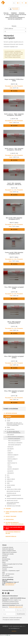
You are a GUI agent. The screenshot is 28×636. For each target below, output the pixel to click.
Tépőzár (9, 487)
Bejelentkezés (15, 8)
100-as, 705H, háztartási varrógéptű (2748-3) (14, 322)
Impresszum (5, 555)
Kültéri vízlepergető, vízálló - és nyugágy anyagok (14, 523)
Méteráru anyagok (11, 413)
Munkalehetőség (6, 559)
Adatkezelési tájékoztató (8, 549)
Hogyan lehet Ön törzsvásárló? (9, 552)
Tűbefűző (9, 461)
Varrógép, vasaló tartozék (13, 505)
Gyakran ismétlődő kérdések (9, 550)
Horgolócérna (10, 429)
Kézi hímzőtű (10, 448)
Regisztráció (15, 9)
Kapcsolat (4, 557)
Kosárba (14, 91)
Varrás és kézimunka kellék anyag (14, 496)
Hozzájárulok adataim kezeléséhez (11, 619)
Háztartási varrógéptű (15, 19)
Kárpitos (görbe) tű (12, 459)
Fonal (8, 477)
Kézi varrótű (10, 434)
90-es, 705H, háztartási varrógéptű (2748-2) (14, 357)
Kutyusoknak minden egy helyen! (13, 532)
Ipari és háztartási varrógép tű (15, 17)
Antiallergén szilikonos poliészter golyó (13, 503)
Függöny (8, 508)
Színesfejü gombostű (12, 454)
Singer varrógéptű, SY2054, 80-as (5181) (14, 80)
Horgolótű (10, 446)
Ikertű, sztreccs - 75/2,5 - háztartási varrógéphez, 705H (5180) (14, 114)
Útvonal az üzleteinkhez (7, 577)
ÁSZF (3, 572)
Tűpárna (9, 467)
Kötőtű (9, 450)
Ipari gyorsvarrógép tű (14, 440)
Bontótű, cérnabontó (13, 469)
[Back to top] (23, 631)
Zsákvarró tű (10, 457)
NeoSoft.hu (14, 631)
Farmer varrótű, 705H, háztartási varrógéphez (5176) (14, 253)
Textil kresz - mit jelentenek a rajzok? (11, 570)
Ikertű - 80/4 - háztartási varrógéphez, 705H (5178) (14, 184)
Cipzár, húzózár (11, 485)
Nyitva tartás (5, 560)
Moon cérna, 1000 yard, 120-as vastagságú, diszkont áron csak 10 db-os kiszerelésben (15, 424)
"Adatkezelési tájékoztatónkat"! (16, 607)
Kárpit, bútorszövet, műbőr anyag (14, 512)
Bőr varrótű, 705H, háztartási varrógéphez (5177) (14, 218)
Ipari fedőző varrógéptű (14, 444)
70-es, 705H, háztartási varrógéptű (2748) (14, 287)
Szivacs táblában (11, 516)
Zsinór (8, 420)
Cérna (8, 427)
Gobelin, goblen (11, 479)
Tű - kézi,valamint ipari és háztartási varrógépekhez (13, 432)
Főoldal (6, 13)
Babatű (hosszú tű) (12, 463)
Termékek (14, 13)
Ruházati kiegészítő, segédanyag (15, 498)
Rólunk (4, 562)
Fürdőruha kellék (11, 493)
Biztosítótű (10, 471)
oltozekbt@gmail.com (11, 583)
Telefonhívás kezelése (7, 567)
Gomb (8, 483)
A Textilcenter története (7, 547)
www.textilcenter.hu (9, 584)
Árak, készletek (5, 575)
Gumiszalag (10, 481)
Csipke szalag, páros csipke (14, 489)
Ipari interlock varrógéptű (15, 442)
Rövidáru (21, 13)
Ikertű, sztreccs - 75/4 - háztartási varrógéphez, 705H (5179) (14, 149)
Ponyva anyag (10, 519)
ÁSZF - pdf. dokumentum (8, 574)
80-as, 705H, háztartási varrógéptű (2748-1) (14, 391)
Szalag (8, 418)
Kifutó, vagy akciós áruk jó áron (14, 528)
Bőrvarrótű (10, 473)
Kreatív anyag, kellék (12, 500)
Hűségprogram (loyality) (8, 554)
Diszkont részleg (11, 536)
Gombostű (10, 452)
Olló (8, 475)
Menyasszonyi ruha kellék (13, 491)
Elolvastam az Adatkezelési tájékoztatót (12, 617)
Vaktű (8, 465)
